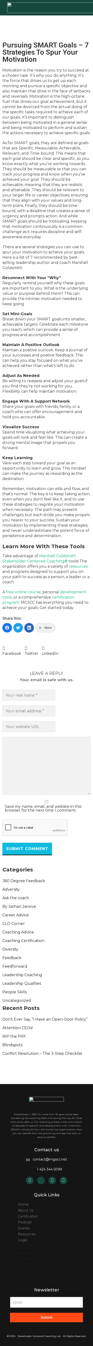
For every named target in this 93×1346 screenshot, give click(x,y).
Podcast (25, 1222)
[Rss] (41, 1180)
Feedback (11, 958)
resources (78, 566)
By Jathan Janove (19, 906)
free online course (23, 592)
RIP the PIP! (14, 1036)
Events (24, 1228)
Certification (28, 1216)
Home (23, 1204)
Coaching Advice (18, 932)
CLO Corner (13, 923)
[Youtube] (52, 1180)
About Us (25, 1210)
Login (22, 1240)
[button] (11, 651)
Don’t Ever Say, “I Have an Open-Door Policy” (45, 1019)
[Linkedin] (30, 1180)
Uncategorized (16, 1000)
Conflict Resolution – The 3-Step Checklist (42, 1053)
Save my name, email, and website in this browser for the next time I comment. (43, 808)
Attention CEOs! (17, 1028)
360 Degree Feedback (23, 881)
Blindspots (12, 1045)
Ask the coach (15, 898)
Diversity (10, 949)
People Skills (14, 992)
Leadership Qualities (21, 983)
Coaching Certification (23, 940)
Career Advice (15, 915)
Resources (27, 1234)
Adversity (11, 889)
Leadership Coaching (22, 975)
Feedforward (14, 966)
